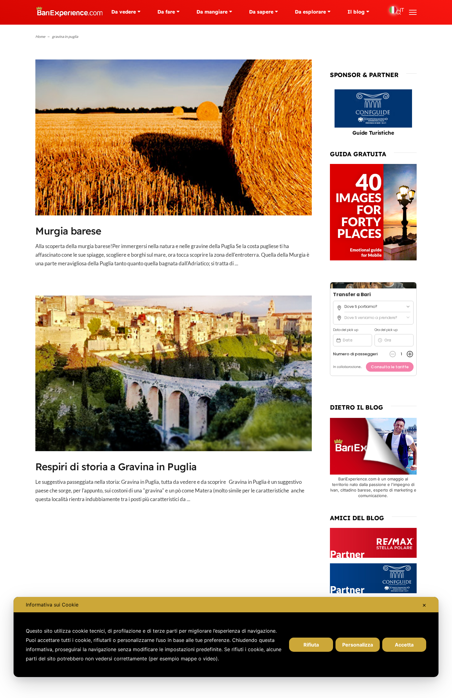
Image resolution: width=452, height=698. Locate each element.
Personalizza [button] (357, 645)
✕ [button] (424, 605)
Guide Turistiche (373, 132)
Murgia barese (68, 231)
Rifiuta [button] (311, 645)
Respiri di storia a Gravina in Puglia (115, 466)
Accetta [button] (404, 645)
